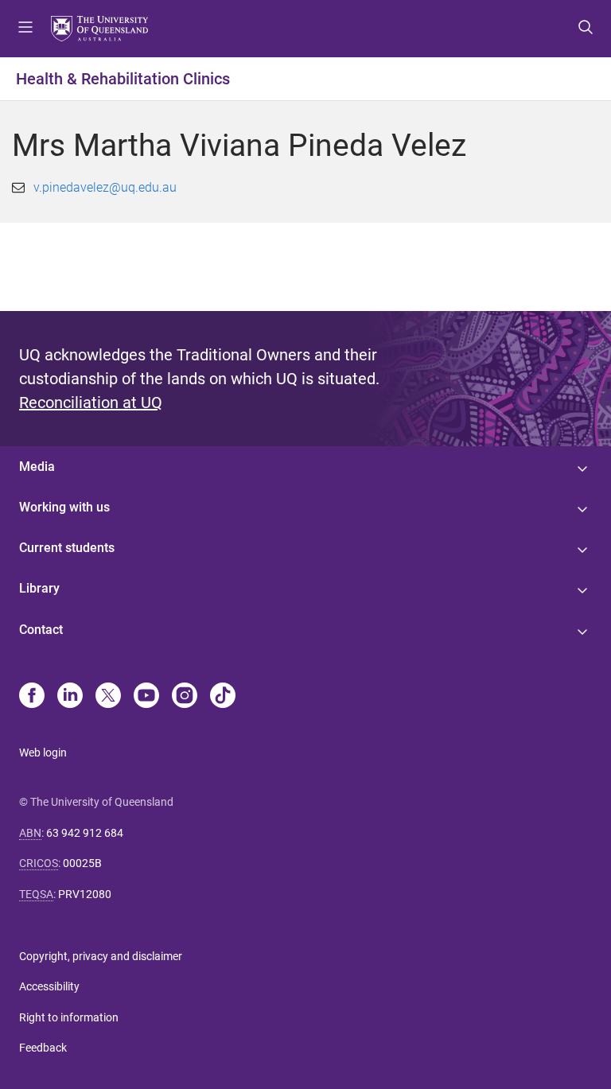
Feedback (43, 1047)
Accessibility (49, 986)
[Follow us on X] (108, 697)
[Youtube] (146, 697)
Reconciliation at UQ (90, 402)
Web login (43, 752)
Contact (41, 629)
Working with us (64, 507)
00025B (82, 863)
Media (37, 466)
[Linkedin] (70, 697)
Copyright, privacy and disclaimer (100, 956)
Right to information (69, 1017)
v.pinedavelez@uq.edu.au (105, 187)
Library (39, 588)
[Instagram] (184, 697)
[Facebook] (32, 697)
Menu (25, 28)
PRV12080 (84, 894)
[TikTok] (222, 697)
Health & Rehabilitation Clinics (123, 78)
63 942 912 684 (84, 832)
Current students (67, 547)
